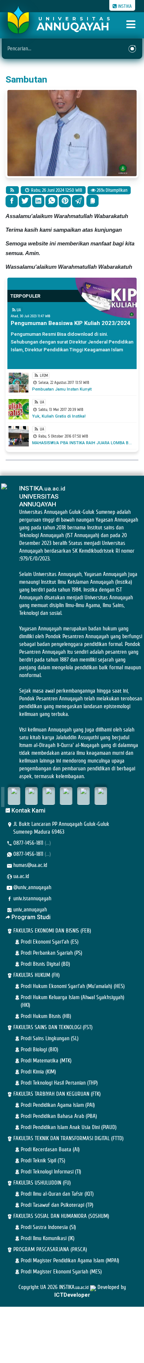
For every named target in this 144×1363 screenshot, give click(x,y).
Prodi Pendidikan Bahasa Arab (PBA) (59, 1116)
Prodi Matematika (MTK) (46, 1061)
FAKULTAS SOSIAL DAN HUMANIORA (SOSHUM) (61, 1216)
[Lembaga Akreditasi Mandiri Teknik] (83, 796)
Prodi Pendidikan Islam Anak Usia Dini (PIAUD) (69, 1127)
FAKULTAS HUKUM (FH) (36, 975)
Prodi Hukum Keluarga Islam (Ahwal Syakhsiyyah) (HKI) (72, 1001)
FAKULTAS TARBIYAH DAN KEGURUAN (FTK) (57, 1094)
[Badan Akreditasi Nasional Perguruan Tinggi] (48, 796)
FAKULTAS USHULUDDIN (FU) (42, 1183)
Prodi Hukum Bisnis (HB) (46, 1016)
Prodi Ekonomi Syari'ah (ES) (50, 942)
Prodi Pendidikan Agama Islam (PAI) (58, 1105)
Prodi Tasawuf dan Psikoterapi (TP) (57, 1205)
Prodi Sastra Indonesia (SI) (48, 1227)
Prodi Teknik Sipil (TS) (43, 1161)
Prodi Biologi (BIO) (39, 1049)
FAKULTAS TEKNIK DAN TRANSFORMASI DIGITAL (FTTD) (68, 1138)
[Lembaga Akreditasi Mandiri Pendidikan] (66, 796)
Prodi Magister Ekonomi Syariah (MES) (61, 1272)
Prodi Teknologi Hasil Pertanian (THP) (59, 1083)
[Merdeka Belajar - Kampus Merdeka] (31, 796)
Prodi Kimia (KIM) (38, 1072)
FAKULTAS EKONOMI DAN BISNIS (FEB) (52, 931)
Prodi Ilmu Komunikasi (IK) (48, 1238)
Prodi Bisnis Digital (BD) (45, 964)
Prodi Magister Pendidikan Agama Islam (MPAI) (70, 1260)
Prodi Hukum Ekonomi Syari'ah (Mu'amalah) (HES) (73, 986)
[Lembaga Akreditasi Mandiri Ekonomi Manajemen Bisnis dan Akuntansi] (101, 796)
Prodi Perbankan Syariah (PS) (51, 953)
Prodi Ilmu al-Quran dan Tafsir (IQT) (57, 1194)
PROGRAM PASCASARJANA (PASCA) (50, 1249)
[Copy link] (92, 201)
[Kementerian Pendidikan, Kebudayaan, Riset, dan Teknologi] (14, 796)
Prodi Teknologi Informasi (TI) (51, 1172)
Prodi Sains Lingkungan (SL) (50, 1038)
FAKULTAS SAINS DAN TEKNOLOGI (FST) (53, 1027)
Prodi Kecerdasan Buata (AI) (50, 1149)
